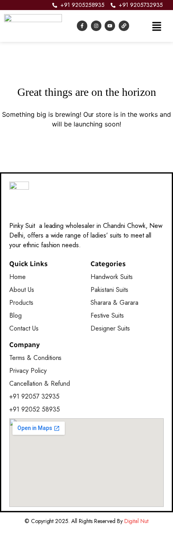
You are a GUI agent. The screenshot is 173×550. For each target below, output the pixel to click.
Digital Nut (136, 521)
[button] (156, 25)
